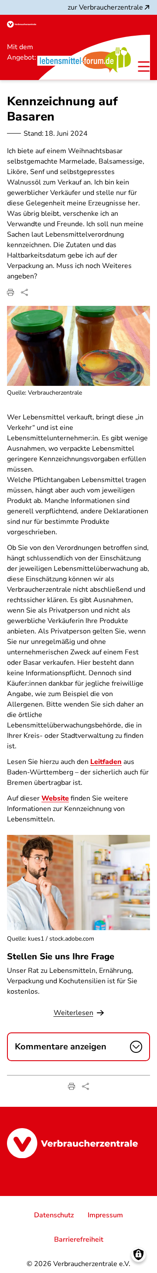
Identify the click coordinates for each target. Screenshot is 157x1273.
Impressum (105, 1215)
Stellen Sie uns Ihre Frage (60, 956)
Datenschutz (54, 1215)
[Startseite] (21, 24)
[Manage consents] (138, 1254)
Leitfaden (106, 762)
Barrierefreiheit (78, 1239)
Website (55, 798)
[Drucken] (10, 292)
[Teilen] (24, 292)
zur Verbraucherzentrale (105, 7)
